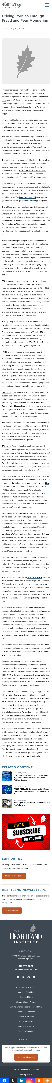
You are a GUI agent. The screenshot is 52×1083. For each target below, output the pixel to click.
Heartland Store (26, 997)
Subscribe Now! (12, 910)
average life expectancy (20, 716)
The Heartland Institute (12, 5)
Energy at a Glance (26, 1026)
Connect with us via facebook (18, 977)
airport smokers (16, 695)
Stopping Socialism (26, 1031)
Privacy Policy (26, 1075)
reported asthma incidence (13, 288)
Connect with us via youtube (28, 977)
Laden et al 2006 (34, 577)
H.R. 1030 (6, 675)
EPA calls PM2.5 (38, 332)
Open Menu (47, 5)
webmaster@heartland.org (26, 969)
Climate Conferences (26, 1012)
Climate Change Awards (26, 1002)
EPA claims (6, 393)
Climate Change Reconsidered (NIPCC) (26, 1007)
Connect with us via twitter (23, 977)
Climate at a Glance (26, 1017)
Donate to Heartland (13, 876)
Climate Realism (26, 1022)
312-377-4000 (26, 966)
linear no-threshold (27, 197)
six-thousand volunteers (12, 568)
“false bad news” (9, 224)
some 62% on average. (24, 285)
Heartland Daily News (26, 992)
